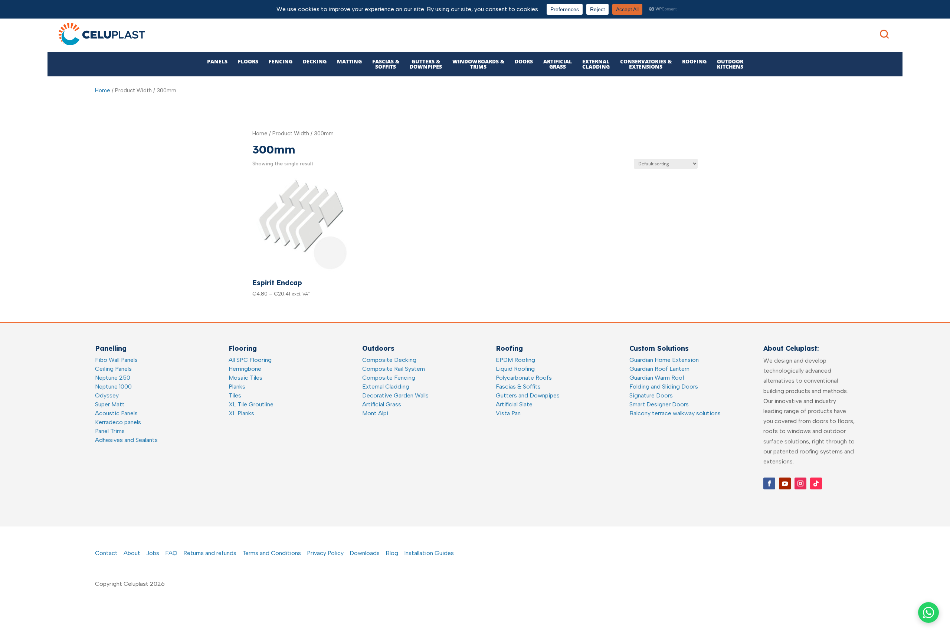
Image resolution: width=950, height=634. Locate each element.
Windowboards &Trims (478, 64)
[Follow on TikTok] (816, 483)
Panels (217, 61)
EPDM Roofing (515, 359)
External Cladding (385, 386)
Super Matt (110, 404)
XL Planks (241, 413)
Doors (524, 61)
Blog (392, 553)
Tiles (235, 395)
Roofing (694, 61)
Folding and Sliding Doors (663, 386)
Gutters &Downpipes (426, 64)
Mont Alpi (375, 413)
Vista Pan (508, 413)
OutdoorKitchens (730, 64)
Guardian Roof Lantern (659, 368)
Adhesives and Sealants (126, 439)
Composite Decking (389, 359)
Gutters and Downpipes (528, 395)
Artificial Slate (514, 404)
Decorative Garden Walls (395, 395)
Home (102, 90)
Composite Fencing (388, 377)
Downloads (365, 553)
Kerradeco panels (118, 422)
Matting (349, 61)
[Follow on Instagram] (800, 483)
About (132, 553)
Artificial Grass (381, 404)
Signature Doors (651, 395)
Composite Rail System (393, 368)
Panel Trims (110, 431)
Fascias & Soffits (518, 386)
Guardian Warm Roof (657, 377)
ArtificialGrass (557, 64)
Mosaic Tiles (245, 377)
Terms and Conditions (271, 553)
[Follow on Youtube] (785, 483)
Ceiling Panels (113, 368)
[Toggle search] (884, 34)
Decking (315, 61)
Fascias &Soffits (385, 64)
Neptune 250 (112, 377)
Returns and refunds (209, 553)
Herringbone (245, 368)
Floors (248, 61)
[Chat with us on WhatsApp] (928, 612)
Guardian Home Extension (664, 359)
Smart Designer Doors (659, 404)
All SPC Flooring (250, 359)
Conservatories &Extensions (646, 64)
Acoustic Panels (116, 413)
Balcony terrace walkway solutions (675, 413)
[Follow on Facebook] (769, 483)
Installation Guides (429, 553)
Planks (237, 386)
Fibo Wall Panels (116, 359)
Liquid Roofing (515, 368)
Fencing (280, 61)
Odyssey (107, 395)
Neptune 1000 (113, 386)
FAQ (171, 553)
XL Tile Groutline (251, 404)
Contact (106, 553)
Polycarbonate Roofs (524, 377)
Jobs (152, 553)
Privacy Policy (325, 553)
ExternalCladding (596, 64)
